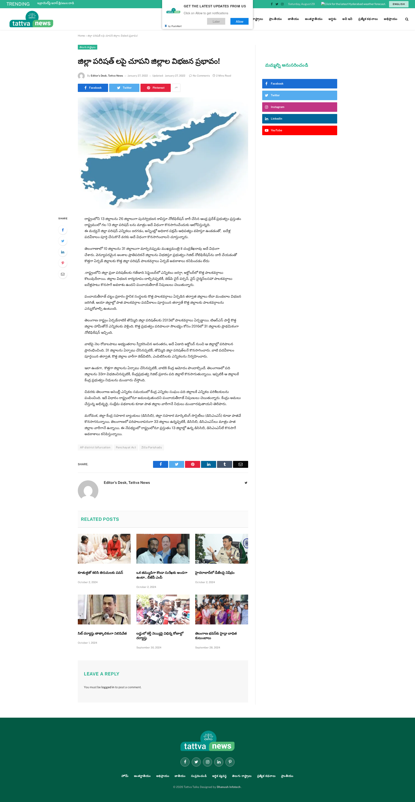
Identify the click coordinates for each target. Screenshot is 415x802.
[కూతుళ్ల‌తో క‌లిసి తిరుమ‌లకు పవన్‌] (104, 549)
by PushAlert (175, 26)
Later (216, 21)
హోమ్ (125, 776)
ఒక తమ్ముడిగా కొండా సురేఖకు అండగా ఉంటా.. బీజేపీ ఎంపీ (161, 575)
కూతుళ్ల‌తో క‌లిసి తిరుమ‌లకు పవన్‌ (100, 573)
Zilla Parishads (151, 447)
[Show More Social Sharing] (176, 88)
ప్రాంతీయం (287, 776)
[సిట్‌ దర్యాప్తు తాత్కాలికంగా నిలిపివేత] (104, 609)
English (399, 4)
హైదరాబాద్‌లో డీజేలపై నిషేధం (215, 573)
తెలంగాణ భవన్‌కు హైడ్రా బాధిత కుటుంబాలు (216, 635)
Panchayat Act (126, 447)
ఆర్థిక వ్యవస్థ (219, 776)
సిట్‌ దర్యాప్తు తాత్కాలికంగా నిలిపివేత (102, 633)
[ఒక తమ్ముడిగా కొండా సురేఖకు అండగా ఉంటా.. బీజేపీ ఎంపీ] (162, 549)
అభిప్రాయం (162, 776)
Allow (239, 21)
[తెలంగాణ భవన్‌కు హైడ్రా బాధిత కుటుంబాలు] (221, 609)
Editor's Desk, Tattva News (107, 75)
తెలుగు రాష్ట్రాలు (88, 47)
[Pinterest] (62, 263)
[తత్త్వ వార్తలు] (60, 19)
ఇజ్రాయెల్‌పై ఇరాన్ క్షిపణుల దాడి (55, 3)
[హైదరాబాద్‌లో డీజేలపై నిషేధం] (221, 549)
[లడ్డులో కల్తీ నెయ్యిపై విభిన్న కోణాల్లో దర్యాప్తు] (162, 609)
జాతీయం (180, 776)
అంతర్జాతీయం (142, 776)
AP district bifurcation (95, 447)
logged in (107, 687)
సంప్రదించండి (199, 776)
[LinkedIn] (62, 252)
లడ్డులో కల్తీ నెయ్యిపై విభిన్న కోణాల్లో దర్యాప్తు (159, 635)
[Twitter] (62, 241)
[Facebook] (62, 230)
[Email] (62, 274)
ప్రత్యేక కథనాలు (266, 776)
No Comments (201, 75)
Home (81, 35)
